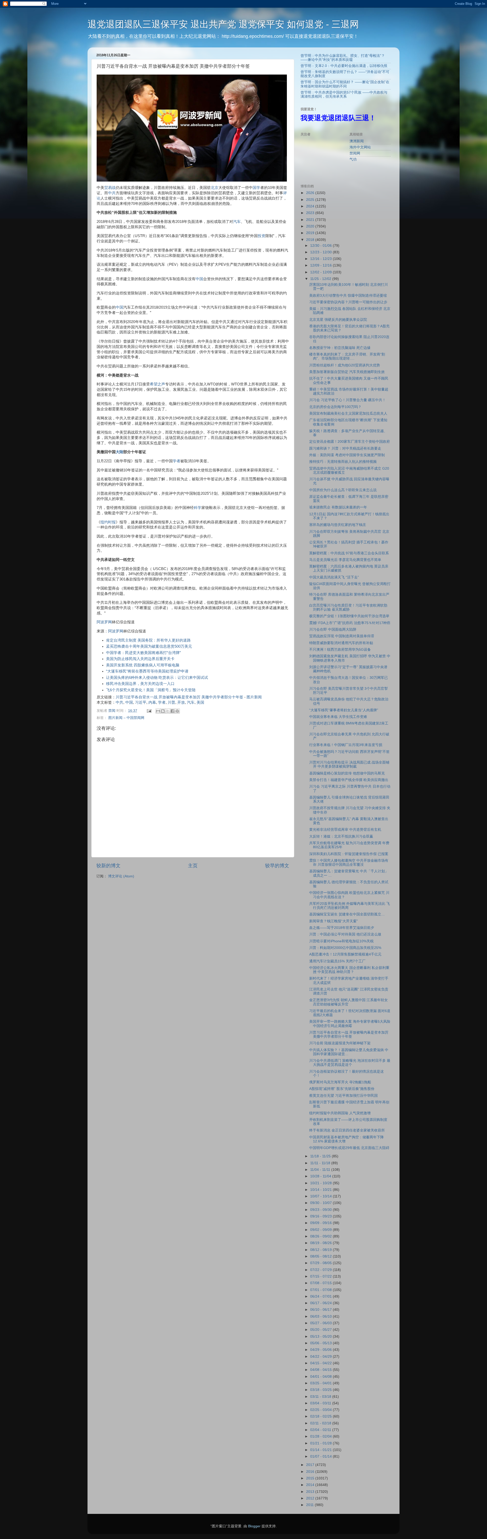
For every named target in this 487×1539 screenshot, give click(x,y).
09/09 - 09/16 (321, 1223)
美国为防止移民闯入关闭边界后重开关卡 (140, 659)
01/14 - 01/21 (321, 1450)
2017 (310, 1465)
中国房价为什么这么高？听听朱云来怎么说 (343, 490)
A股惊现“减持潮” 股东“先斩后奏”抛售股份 (341, 1089)
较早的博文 (277, 865)
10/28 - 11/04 (321, 1176)
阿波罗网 (104, 622)
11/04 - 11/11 (320, 1170)
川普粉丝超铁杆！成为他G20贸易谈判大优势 (344, 365)
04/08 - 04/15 (321, 1370)
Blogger (254, 1526)
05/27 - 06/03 (321, 1323)
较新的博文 (108, 865)
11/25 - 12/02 (321, 279)
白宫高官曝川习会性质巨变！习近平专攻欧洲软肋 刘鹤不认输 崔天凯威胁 (348, 607)
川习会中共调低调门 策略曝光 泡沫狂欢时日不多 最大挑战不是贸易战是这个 (349, 1063)
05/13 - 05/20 (321, 1336)
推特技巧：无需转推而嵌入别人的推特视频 (343, 462)
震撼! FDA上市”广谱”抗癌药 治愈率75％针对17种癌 (349, 623)
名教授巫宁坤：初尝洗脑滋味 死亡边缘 (340, 348)
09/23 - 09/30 (321, 1210)
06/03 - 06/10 (321, 1316)
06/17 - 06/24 (321, 1303)
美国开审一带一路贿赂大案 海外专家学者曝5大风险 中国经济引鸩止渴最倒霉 (349, 1024)
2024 (310, 206)
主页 (193, 865)
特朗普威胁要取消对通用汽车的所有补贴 (341, 643)
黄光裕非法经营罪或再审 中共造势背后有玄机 (345, 830)
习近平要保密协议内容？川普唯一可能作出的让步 (348, 302)
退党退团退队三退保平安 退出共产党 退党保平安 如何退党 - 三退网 (223, 24)
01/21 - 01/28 (321, 1443)
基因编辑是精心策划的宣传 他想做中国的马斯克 (347, 773)
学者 (176, 461)
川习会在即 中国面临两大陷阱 (332, 629)
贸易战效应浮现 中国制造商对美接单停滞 (341, 636)
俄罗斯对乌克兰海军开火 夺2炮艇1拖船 (340, 1082)
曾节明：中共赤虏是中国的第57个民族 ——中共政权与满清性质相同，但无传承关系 (344, 94)
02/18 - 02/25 (321, 1416)
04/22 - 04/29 (321, 1356)
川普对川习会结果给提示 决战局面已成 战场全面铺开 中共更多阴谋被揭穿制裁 (349, 764)
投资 (261, 236)
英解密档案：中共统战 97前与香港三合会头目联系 (349, 553)
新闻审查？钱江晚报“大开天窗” (333, 921)
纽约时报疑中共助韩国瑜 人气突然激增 (340, 1113)
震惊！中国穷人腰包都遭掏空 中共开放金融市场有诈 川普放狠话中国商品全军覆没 (348, 862)
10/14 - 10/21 (321, 1190)
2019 (310, 233)
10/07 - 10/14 (321, 1196)
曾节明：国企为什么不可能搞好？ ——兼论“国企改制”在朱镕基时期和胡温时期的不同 (345, 84)
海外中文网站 (360, 147)
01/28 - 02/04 (321, 1436)
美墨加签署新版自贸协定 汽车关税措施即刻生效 (347, 372)
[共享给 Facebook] (172, 711)
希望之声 (157, 384)
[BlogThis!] (162, 711)
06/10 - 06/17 (321, 1310)
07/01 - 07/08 (321, 1290)
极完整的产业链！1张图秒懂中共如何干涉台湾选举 (349, 616)
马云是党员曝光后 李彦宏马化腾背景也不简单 (345, 560)
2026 (310, 193)
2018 (310, 240)
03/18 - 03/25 (321, 1390)
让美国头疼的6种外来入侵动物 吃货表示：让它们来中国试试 (157, 678)
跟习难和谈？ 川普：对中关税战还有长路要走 (345, 448)
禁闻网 (355, 153)
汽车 (237, 222)
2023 (310, 213)
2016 (310, 1472)
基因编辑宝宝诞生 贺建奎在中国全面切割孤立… (347, 914)
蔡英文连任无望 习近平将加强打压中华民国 (343, 1096)
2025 (310, 200)
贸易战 (110, 188)
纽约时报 (108, 522)
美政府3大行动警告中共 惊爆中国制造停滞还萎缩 (348, 295)
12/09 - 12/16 (321, 265)
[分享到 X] (167, 711)
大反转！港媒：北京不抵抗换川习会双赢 (341, 836)
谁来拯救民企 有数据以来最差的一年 (338, 507)
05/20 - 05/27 (321, 1330)
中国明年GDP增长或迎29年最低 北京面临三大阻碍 (349, 1148)
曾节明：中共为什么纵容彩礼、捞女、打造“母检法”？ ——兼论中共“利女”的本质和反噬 (343, 58)
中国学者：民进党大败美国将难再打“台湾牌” (143, 653)
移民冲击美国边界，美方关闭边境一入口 (140, 684)
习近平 (140, 702)
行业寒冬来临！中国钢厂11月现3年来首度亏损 (345, 745)
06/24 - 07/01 (321, 1296)
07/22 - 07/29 (321, 1270)
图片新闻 (254, 697)
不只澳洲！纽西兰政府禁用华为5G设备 (340, 649)
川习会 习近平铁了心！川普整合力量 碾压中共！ (347, 400)
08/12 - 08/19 (321, 1250)
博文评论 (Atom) (121, 876)
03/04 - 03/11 (321, 1403)
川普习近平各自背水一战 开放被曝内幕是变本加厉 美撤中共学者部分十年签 (179, 697)
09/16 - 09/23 (321, 1216)
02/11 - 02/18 (321, 1423)
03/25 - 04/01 (321, 1383)
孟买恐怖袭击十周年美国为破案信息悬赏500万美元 (149, 646)
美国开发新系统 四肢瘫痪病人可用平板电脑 (142, 665)
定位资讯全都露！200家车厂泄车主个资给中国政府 (349, 442)
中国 (199, 279)
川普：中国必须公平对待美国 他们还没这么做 (345, 934)
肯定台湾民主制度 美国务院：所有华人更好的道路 (148, 640)
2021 (310, 220)
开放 (181, 702)
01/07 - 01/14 (321, 1456)
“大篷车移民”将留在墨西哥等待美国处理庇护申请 (147, 671)
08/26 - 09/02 (321, 1236)
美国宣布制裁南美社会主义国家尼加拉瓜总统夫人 (348, 413)
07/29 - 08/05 (321, 1263)
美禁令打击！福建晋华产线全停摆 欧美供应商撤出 (348, 780)
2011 (310, 1505)
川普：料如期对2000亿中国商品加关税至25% (345, 948)
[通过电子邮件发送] (158, 711)
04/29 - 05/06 (321, 1350)
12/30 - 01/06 (321, 245)
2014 (310, 1485)
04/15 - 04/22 (321, 1363)
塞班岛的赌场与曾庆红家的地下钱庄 (337, 525)
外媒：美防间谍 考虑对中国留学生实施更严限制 (347, 455)
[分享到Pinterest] (177, 711)
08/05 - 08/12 (321, 1256)
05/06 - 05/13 (321, 1343)
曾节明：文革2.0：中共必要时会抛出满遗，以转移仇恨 (344, 66)
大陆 (119, 452)
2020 (310, 226)
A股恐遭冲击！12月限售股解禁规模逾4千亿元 (345, 954)
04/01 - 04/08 (321, 1376)
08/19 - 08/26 (321, 1243)
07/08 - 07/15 (321, 1283)
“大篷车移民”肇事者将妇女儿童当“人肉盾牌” (343, 710)
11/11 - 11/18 (320, 1163)
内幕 (152, 702)
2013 (310, 1492)
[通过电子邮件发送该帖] (148, 711)
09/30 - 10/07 (321, 1203)
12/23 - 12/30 (321, 252)
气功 (353, 159)
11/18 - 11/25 (321, 1156)
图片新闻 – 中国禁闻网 (126, 718)
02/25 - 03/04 (321, 1410)
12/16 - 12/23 (321, 259)
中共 (112, 193)
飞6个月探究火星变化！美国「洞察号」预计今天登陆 (151, 690)
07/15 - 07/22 (321, 1276)
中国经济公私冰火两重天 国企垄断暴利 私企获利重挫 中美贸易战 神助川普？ (349, 970)
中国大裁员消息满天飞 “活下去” (334, 577)
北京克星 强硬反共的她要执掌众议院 (338, 320)
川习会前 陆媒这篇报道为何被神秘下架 (340, 1043)
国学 (256, 188)
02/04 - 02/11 (321, 1430)
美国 (200, 702)
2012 (310, 1498)
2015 (310, 1478)
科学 (197, 508)
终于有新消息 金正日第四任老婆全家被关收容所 (347, 1130)
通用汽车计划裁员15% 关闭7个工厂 (337, 961)
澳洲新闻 (357, 141)
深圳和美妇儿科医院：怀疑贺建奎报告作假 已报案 (348, 854)
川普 (171, 702)
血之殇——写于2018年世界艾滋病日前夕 (341, 928)
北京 (214, 188)
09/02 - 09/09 (321, 1230)
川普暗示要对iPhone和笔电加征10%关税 (341, 941)
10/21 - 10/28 (321, 1183)
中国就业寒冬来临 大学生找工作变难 (338, 717)
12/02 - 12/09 (321, 272)
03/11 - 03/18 (321, 1397)
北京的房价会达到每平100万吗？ (335, 407)
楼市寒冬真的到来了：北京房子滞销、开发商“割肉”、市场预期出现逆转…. (347, 356)
